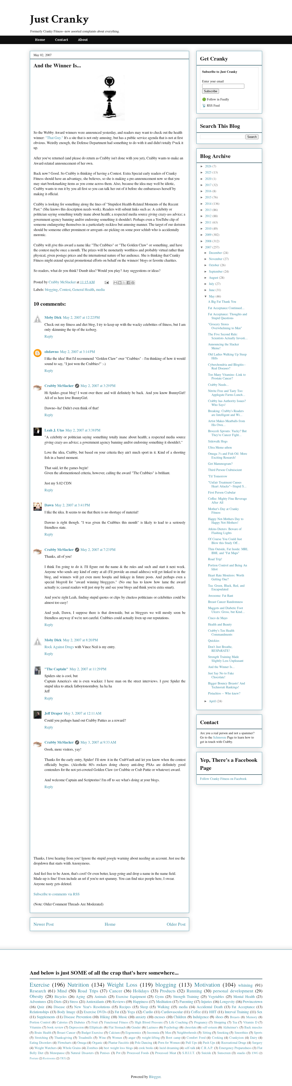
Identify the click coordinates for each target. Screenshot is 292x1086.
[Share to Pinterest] (132, 282)
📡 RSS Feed (211, 105)
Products (167, 991)
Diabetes (79, 1022)
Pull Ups (191, 1042)
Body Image (66, 1011)
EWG (255, 1053)
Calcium (114, 1032)
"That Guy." (54, 137)
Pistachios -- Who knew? (224, 693)
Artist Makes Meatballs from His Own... (226, 423)
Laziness (152, 1027)
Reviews (118, 1001)
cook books (146, 1048)
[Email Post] (106, 281)
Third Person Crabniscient (225, 470)
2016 (208, 191)
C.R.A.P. (207, 1048)
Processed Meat (165, 1053)
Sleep (144, 1006)
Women (117, 1037)
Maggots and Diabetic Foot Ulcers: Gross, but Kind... (226, 610)
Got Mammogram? (220, 463)
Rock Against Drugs (59, 646)
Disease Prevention (77, 1016)
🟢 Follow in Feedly (215, 99)
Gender (136, 1027)
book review (55, 1027)
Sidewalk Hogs (217, 441)
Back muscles (253, 1027)
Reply (48, 336)
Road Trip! (215, 559)
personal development (233, 991)
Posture (34, 1058)
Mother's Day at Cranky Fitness (223, 511)
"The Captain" (56, 668)
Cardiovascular (172, 1011)
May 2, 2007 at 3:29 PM (98, 385)
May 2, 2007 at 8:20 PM (80, 639)
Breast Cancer (66, 1032)
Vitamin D (250, 1022)
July (212, 283)
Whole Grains (72, 1048)
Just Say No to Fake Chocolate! (221, 675)
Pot (118, 1053)
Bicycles (61, 996)
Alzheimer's (230, 1027)
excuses (159, 1016)
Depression (76, 1027)
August (214, 277)
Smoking (223, 1032)
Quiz (40, 1006)
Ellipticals (96, 1027)
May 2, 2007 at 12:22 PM (81, 317)
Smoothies (241, 1032)
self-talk (190, 1048)
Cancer (115, 991)
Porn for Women (169, 1042)
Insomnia (153, 1032)
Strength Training (186, 996)
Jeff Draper (53, 713)
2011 (208, 222)
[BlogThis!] (119, 282)
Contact (61, 40)
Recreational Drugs (233, 1042)
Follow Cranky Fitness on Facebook (223, 778)
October (214, 265)
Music (122, 1016)
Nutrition (78, 984)
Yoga (131, 1011)
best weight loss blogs (118, 1048)
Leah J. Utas (54, 430)
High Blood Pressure (149, 1022)
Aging (80, 996)
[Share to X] (124, 282)
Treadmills (85, 1037)
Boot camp (173, 1037)
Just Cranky (59, 19)
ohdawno (51, 351)
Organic (97, 1042)
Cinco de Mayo (217, 618)
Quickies (213, 640)
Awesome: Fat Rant (220, 595)
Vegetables (216, 996)
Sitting (207, 1032)
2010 (208, 228)
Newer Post (44, 924)
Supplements (46, 1016)
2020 (208, 178)
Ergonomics (133, 1032)
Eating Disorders (41, 1042)
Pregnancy (201, 1022)
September (216, 271)
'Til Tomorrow (217, 476)
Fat (117, 1011)
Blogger (154, 1076)
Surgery (257, 1042)
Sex (259, 1011)
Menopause (57, 1053)
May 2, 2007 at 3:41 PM (72, 504)
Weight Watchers (45, 1048)
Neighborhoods (187, 1032)
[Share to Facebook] (128, 282)
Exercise (40, 984)
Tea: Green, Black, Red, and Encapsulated (226, 587)
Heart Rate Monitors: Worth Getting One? (226, 577)
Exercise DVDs (95, 1011)
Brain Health (42, 1032)
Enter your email (213, 81)
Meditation (164, 1001)
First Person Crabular (222, 492)
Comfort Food (196, 1037)
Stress (74, 1001)
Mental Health (244, 996)
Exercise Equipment (131, 996)
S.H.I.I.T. (188, 1053)
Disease (59, 1006)
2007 (208, 247)
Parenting (186, 1001)
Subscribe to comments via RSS (57, 893)
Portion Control (40, 1022)
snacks (241, 1053)
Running (194, 991)
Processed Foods (138, 1053)
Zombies (92, 1048)
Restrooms (49, 1058)
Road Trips (88, 991)
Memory (251, 1017)
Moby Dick (53, 317)
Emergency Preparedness (235, 1048)
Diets (58, 1001)
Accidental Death (209, 1006)
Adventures (38, 1001)
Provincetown (252, 1001)
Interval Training (237, 1011)
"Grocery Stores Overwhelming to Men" (225, 326)
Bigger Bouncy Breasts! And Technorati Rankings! (226, 685)
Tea (234, 1022)
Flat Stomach (117, 1027)
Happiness (140, 1001)
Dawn (49, 505)
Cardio (148, 1011)
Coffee (196, 1011)
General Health (83, 289)
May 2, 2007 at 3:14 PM (77, 351)
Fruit (94, 1022)
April (213, 701)
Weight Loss (122, 984)
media (100, 289)
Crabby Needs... (218, 384)
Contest (65, 289)
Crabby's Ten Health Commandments (221, 632)
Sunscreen (224, 1053)
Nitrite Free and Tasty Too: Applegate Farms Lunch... (226, 393)
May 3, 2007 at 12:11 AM (82, 713)
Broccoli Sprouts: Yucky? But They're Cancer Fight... (227, 433)
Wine (102, 1037)
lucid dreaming (169, 1048)
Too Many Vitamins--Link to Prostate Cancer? (227, 376)
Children (180, 1016)
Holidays (141, 991)
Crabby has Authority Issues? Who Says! (227, 403)
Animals (100, 996)
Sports (258, 1032)
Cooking (217, 1037)
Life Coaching (178, 1022)
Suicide (206, 1053)
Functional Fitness (116, 1022)
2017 (208, 185)
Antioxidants (95, 1001)
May (212, 296)
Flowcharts (65, 1042)
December (216, 252)
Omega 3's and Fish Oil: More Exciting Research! (227, 455)
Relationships (39, 1011)
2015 (208, 197)
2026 (208, 166)
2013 (208, 210)
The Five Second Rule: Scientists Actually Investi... (228, 336)
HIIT (212, 1011)
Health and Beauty (220, 624)
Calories (62, 1022)
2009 (208, 234)
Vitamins (36, 1027)
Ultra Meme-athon (220, 447)
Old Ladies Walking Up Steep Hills (227, 356)
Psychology (171, 1027)
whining (245, 985)
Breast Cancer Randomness (225, 602)
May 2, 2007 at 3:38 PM (82, 430)
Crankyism (236, 1037)
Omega (81, 1042)
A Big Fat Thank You (222, 301)
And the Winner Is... (221, 667)
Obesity (36, 996)
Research (38, 991)
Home (40, 40)
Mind (62, 991)
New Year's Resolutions (92, 1006)
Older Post (176, 924)
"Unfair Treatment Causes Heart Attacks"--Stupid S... (227, 484)
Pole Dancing (143, 1042)
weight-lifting (151, 1037)
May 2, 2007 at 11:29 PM (88, 668)
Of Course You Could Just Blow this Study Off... (225, 541)
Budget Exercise (92, 1032)
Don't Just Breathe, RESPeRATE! (220, 648)
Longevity (227, 1001)
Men (168, 1032)
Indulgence (201, 1016)
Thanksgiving (63, 1037)
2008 (208, 241)
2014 (208, 203)
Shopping (220, 1022)
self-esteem (209, 1027)
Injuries (206, 1001)
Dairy (253, 1037)
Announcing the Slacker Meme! (223, 346)
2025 (208, 172)
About (83, 40)
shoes (219, 1016)
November (216, 259)
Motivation (207, 984)
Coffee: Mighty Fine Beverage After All (227, 500)
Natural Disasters (82, 1053)
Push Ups (209, 1042)
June (212, 290)
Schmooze (219, 737)
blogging (51, 289)
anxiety (141, 1016)
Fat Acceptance (243, 1006)
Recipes (125, 1006)
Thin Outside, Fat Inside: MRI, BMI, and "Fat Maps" (228, 551)
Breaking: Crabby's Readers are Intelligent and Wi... (226, 413)
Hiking (105, 1016)
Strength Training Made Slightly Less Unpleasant (225, 659)
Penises (105, 1053)
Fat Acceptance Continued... (226, 308)
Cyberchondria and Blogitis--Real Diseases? (227, 366)
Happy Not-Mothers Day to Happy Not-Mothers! (225, 521)
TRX (63, 1058)
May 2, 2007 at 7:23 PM (98, 549)
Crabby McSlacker (63, 281)
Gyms (159, 996)
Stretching (41, 1037)
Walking (163, 1006)
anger (132, 1037)
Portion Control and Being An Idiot (227, 567)
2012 (208, 216)
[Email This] (115, 282)
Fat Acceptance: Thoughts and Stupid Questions (227, 316)
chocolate (191, 1027)
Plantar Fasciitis (118, 1042)
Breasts (235, 1017)
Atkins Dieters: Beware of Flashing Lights (225, 531)
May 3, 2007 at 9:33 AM (98, 742)
